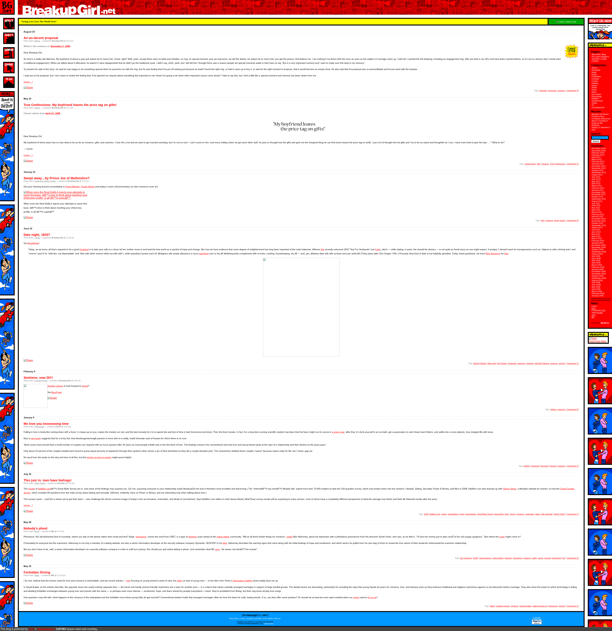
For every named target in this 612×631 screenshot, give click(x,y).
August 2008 (597, 280)
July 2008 (596, 282)
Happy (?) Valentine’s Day (601, 128)
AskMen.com (44, 488)
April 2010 (596, 236)
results (31, 488)
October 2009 (597, 249)
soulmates (529, 514)
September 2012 (599, 172)
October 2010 (597, 223)
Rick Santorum (493, 253)
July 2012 (596, 177)
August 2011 (597, 201)
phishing (192, 536)
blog (225, 543)
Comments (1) (573, 164)
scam (502, 536)
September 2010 (599, 225)
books (37, 181)
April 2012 (596, 183)
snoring (562, 363)
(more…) (28, 82)
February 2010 (598, 241)
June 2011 (596, 205)
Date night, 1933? (37, 234)
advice (236, 618)
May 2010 (596, 234)
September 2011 (599, 199)
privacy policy (268, 623)
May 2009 (596, 260)
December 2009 (599, 245)
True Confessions (557, 164)
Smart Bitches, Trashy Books (80, 186)
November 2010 (599, 221)
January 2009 (598, 269)
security (547, 558)
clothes (553, 409)
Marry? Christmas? (600, 121)
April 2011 (596, 210)
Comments (598, 310)
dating (492, 606)
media (594, 88)
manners (521, 363)
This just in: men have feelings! (48, 480)
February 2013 (598, 161)
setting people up (539, 606)
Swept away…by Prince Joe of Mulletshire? (57, 178)
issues (594, 85)
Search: (596, 133)
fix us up (372, 597)
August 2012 (597, 175)
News (36, 483)
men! (507, 514)
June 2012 (596, 179)
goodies (258, 618)
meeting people (503, 606)
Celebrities (596, 77)
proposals (552, 91)
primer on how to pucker (99, 457)
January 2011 (597, 216)
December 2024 (599, 148)
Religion (595, 99)
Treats (53, 181)
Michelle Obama (542, 363)
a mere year (338, 432)
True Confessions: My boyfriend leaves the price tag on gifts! (70, 105)
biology (527, 466)
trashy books (559, 220)
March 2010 (597, 238)
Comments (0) (573, 91)
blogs (594, 72)
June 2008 (596, 285)
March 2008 (597, 291)
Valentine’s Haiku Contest (599, 60)
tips (563, 558)
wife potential (547, 514)
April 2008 (596, 289)
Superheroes (597, 101)
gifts (538, 164)
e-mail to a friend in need (567, 22)
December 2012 (599, 166)
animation (250, 618)
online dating (223, 536)
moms (356, 597)
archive (270, 618)
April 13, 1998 (52, 113)
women (562, 606)
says (217, 549)
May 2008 (596, 287)
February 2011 (598, 214)
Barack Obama (480, 363)
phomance (141, 536)
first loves (544, 466)
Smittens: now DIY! (38, 377)
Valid (597, 313)
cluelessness (530, 164)
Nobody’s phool (35, 528)
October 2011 (597, 197)
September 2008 (599, 278)
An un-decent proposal (41, 38)
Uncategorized (598, 107)
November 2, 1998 (60, 46)
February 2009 (598, 267)
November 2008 (599, 274)
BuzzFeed (56, 392)
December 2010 (599, 219)
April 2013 (596, 157)
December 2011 (598, 192)
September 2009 (599, 252)
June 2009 (596, 258)
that (506, 253)
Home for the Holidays (597, 124)
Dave (32, 629)
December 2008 (599, 271)
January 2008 (598, 296)
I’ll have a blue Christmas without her (601, 117)
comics (242, 618)
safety (534, 558)
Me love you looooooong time (46, 423)
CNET (475, 558)
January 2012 (598, 190)
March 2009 (597, 265)
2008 (426, 514)
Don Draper (502, 363)
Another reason (55, 386)
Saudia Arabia (525, 606)
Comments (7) (573, 514)
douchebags (470, 514)
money (513, 514)
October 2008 (597, 276)
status (537, 514)
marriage (543, 91)
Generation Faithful (242, 580)
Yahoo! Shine (509, 488)
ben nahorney (466, 558)
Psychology (39, 427)
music (594, 90)
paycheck (204, 253)
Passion (553, 466)
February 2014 (598, 155)
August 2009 (597, 254)
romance (561, 91)
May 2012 (596, 181)
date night (491, 363)
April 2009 (596, 263)
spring (85, 386)
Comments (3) (573, 558)
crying (461, 514)
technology (556, 558)
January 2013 (598, 164)
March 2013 (597, 159)
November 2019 (599, 151)
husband (84, 249)
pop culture (45, 181)
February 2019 (598, 153)
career (444, 514)
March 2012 (597, 186)
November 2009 (599, 247)
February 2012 (598, 188)
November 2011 (598, 194)
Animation (596, 70)
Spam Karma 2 (46, 629)
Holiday (595, 83)
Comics (595, 81)
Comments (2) (573, 220)
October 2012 (597, 170)
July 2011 (596, 203)
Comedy (38, 381)
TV (593, 105)
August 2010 (597, 227)
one (128, 580)
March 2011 (597, 212)
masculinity (499, 514)
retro (543, 220)
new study (36, 438)
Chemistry (535, 466)
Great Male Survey (485, 514)
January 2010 (598, 243)
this (322, 249)
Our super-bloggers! (600, 57)
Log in (594, 306)
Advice (37, 41)
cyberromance (485, 558)
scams (540, 558)
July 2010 (596, 230)
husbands (512, 363)
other (179, 580)
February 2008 (598, 293)
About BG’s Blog (599, 54)
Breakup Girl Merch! (600, 114)
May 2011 (596, 208)
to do (264, 618)
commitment (453, 514)
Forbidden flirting (37, 572)
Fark (377, 249)
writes (290, 536)
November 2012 (599, 168)
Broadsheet (33, 243)
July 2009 (596, 256)
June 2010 (596, 232)
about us (277, 618)
